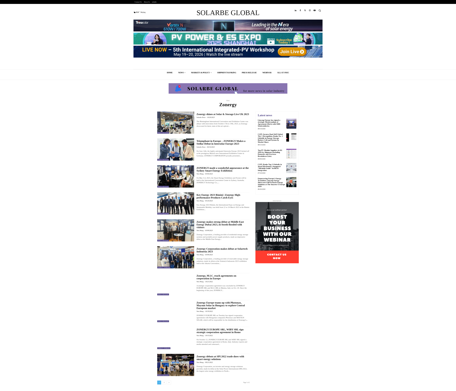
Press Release (163, 132)
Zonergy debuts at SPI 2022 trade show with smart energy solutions (220, 358)
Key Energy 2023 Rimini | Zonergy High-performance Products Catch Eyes (219, 196)
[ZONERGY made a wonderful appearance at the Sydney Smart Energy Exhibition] (175, 176)
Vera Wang (200, 174)
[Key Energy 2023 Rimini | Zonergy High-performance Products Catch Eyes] (175, 203)
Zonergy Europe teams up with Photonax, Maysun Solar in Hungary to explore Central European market (221, 305)
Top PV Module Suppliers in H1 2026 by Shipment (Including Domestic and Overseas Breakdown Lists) (270, 153)
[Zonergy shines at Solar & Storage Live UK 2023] (175, 123)
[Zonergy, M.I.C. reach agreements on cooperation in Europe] (175, 284)
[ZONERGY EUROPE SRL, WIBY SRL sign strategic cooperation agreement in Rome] (175, 338)
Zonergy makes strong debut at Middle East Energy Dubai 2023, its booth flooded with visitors (220, 224)
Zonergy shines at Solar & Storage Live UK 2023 (223, 114)
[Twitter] (305, 10)
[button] (320, 10)
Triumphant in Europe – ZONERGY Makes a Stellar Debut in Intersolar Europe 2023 (221, 142)
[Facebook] (300, 10)
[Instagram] (309, 10)
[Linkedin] (295, 10)
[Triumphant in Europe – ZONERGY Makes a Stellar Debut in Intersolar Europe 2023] (175, 149)
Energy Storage (164, 267)
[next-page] (169, 382)
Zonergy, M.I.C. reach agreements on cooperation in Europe (216, 277)
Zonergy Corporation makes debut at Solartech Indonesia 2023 (222, 250)
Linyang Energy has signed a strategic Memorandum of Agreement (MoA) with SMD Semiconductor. (269, 123)
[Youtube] (314, 10)
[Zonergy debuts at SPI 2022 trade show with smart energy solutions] (175, 365)
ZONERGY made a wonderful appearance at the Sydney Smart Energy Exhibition (223, 169)
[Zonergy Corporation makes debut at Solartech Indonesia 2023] (175, 257)
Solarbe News (201, 117)
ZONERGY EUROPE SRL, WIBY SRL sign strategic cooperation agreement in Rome (220, 331)
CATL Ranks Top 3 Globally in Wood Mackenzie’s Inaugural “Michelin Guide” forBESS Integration (270, 167)
